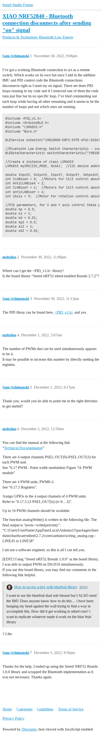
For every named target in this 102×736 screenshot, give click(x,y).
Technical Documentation (23, 448)
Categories (24, 709)
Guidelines (45, 709)
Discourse (29, 729)
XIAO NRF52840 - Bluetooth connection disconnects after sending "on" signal (46, 23)
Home (7, 709)
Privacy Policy (13, 718)
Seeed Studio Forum (17, 5)
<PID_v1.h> (64, 312)
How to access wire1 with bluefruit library (45, 587)
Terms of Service (70, 709)
